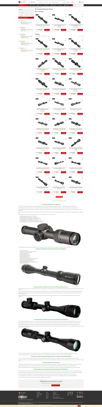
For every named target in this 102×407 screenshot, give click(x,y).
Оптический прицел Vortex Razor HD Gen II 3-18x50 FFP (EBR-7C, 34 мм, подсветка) (76, 89)
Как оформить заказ (39, 393)
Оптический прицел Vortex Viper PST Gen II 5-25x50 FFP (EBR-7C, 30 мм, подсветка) (59, 25)
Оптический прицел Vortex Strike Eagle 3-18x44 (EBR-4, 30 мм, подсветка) (42, 129)
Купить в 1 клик (47, 31)
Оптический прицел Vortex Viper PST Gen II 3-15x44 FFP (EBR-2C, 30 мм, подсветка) (43, 69)
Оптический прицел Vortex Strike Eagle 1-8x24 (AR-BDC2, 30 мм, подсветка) (76, 129)
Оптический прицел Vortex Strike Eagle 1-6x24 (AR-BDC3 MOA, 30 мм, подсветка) (76, 187)
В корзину (47, 113)
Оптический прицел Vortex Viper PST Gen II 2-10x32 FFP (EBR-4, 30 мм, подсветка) (59, 69)
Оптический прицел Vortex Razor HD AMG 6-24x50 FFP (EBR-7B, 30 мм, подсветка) (43, 109)
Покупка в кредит (39, 394)
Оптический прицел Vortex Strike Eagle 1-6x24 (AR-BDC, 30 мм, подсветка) (43, 148)
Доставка (40, 2)
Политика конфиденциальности (22, 399)
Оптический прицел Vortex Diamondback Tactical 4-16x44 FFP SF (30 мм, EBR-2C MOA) (76, 148)
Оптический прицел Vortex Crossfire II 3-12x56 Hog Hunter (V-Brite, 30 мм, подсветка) (59, 188)
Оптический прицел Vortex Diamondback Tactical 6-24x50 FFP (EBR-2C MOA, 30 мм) (59, 148)
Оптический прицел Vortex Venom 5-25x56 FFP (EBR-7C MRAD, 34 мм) (76, 109)
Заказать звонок (33, 2)
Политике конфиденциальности (47, 404)
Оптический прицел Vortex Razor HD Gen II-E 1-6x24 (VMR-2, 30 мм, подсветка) (59, 89)
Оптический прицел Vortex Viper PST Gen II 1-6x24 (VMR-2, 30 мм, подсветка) (43, 89)
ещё (27, 23)
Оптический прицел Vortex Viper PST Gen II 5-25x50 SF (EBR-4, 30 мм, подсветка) (43, 25)
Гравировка (54, 393)
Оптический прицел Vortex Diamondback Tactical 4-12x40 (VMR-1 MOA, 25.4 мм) (42, 168)
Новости (47, 394)
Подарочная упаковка (56, 394)
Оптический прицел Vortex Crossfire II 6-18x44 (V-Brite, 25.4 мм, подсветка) (76, 168)
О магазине (47, 393)
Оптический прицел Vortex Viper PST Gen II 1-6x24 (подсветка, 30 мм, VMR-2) (76, 69)
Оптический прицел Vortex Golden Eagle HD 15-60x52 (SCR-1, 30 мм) (59, 109)
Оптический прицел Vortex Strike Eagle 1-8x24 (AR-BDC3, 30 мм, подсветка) (59, 129)
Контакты (46, 2)
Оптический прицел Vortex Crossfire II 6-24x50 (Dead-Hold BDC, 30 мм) (59, 168)
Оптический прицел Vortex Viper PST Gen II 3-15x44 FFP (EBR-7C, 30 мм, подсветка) (76, 25)
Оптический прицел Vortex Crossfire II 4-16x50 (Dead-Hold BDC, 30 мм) (43, 187)
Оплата (44, 2)
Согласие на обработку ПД (29, 399)
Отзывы (50, 2)
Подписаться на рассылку (56, 385)
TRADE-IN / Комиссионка (55, 2)
